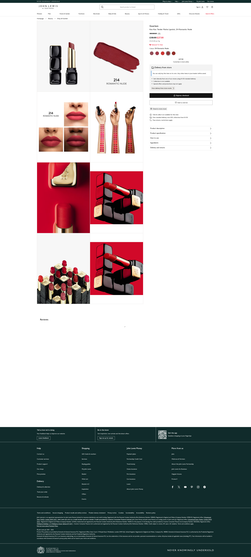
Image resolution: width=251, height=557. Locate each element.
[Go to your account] (202, 7)
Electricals (96, 14)
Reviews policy (150, 513)
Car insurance (131, 479)
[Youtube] (185, 488)
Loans (129, 484)
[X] (179, 488)
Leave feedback (44, 438)
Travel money (131, 464)
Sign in (198, 7)
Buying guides (86, 464)
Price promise (41, 474)
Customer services (43, 459)
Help (176, 1)
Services (84, 459)
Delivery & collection (43, 487)
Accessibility (140, 513)
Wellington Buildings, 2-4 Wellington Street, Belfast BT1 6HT (55, 524)
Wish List (85, 479)
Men (49, 14)
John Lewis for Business (179, 469)
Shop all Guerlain (62, 18)
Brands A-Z (85, 484)
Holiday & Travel (163, 14)
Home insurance (132, 469)
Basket (84, 474)
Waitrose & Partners (178, 459)
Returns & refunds (43, 497)
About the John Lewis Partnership (183, 464)
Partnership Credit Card (134, 459)
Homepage (40, 18)
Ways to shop (167, 1)
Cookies (121, 513)
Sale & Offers (210, 14)
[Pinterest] (192, 488)
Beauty (127, 14)
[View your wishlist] (206, 7)
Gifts (178, 14)
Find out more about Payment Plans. (47, 526)
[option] (152, 53)
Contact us (40, 454)
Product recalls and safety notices (76, 513)
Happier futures (177, 474)
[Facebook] (172, 488)
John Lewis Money (187, 1)
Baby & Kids (112, 14)
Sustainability (130, 513)
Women (39, 14)
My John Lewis (200, 1)
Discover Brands (194, 14)
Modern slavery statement (97, 513)
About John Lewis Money (135, 489)
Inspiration (85, 489)
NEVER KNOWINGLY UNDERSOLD (48, 1)
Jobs (173, 454)
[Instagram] (198, 488)
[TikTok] (204, 488)
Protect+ (175, 479)
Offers (84, 494)
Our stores (210, 1)
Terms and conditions (44, 513)
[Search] (102, 7)
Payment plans (131, 454)
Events (84, 499)
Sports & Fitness (143, 14)
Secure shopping (58, 513)
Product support (42, 464)
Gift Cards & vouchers (89, 454)
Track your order (42, 492)
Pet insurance (131, 474)
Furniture (81, 14)
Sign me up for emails (106, 438)
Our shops (40, 469)
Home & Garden (65, 14)
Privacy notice (112, 513)
